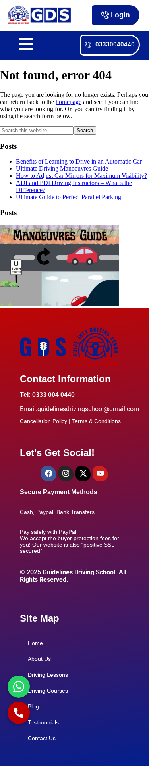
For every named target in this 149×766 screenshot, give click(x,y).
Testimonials (43, 722)
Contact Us (42, 738)
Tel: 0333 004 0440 (47, 394)
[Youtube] (100, 473)
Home (35, 643)
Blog (33, 706)
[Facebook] (48, 473)
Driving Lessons (48, 675)
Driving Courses (48, 690)
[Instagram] (66, 473)
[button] (19, 713)
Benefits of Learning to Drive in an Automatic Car (79, 161)
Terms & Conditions (96, 421)
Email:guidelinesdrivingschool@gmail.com (79, 409)
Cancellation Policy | (46, 421)
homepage (68, 101)
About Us (39, 659)
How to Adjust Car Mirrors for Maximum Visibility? (81, 175)
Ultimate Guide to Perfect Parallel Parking (68, 197)
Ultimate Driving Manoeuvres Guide (62, 168)
